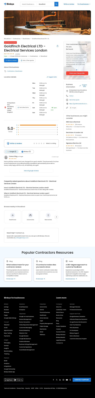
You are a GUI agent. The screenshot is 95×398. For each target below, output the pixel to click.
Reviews (6, 309)
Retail (41, 332)
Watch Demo (60, 312)
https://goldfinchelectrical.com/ (78, 104)
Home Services (44, 318)
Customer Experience (25, 347)
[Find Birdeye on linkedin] (60, 380)
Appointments (8, 330)
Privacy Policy (20, 388)
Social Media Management (27, 350)
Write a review (69, 4)
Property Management (46, 323)
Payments (7, 336)
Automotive (43, 307)
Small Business (23, 307)
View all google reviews (31, 171)
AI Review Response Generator (78, 319)
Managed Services (75, 307)
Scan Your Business (75, 325)
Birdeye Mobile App (9, 372)
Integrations (7, 366)
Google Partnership (9, 369)
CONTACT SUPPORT (82, 380)
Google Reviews (23, 336)
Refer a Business (74, 336)
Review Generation (24, 322)
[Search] (56, 4)
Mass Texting (8, 333)
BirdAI (5, 360)
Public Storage (44, 326)
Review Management (25, 319)
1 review (17, 54)
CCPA (41, 388)
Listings (6, 307)
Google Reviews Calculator (77, 316)
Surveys (6, 345)
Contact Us (59, 343)
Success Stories (60, 332)
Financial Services (45, 312)
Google (74, 107)
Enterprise (22, 309)
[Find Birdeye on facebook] (53, 380)
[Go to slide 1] (76, 69)
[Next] (56, 217)
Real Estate (43, 329)
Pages (6, 315)
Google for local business (26, 316)
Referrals (6, 312)
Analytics (6, 363)
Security (27, 388)
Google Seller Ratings (10, 318)
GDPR (32, 388)
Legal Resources (60, 340)
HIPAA (36, 388)
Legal (41, 321)
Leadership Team (61, 309)
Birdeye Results (60, 337)
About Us (58, 307)
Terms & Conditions (10, 388)
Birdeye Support (74, 333)
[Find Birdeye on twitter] (56, 380)
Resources (59, 318)
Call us (71, 96)
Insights (6, 348)
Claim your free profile (77, 73)
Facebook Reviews (24, 341)
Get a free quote (28, 60)
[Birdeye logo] (9, 4)
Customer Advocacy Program (78, 338)
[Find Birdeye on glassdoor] (70, 380)
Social (5, 327)
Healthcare (43, 315)
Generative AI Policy (49, 388)
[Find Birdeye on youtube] (67, 380)
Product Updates (61, 326)
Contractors (16, 39)
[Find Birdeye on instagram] (63, 380)
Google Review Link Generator (78, 322)
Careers (58, 329)
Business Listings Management (28, 344)
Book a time (59, 315)
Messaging (7, 343)
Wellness (42, 334)
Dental (42, 309)
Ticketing (6, 354)
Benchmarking (8, 351)
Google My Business (25, 338)
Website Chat (23, 333)
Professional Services (76, 309)
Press (57, 323)
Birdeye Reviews (60, 334)
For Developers (74, 330)
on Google (20, 156)
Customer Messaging (25, 327)
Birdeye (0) (27, 151)
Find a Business (74, 327)
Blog (57, 321)
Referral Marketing (24, 330)
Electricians (26, 39)
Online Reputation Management (28, 325)
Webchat (6, 325)
